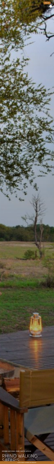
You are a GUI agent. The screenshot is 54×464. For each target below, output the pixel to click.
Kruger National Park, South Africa (16, 451)
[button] (50, 6)
